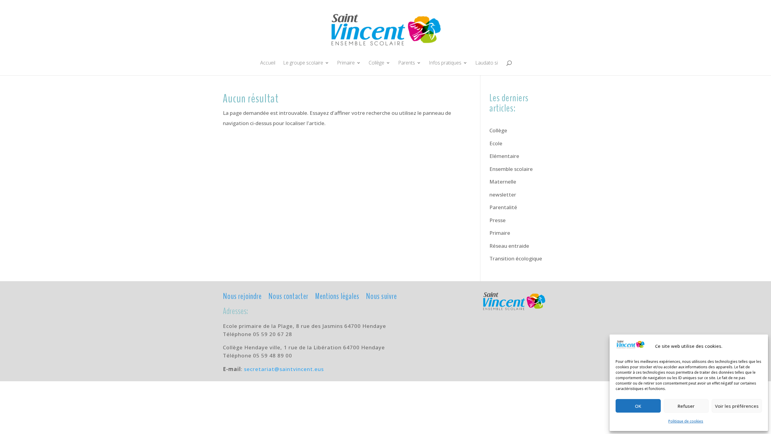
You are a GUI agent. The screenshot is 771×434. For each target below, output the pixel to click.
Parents (406, 63)
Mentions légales (337, 296)
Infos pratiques (445, 63)
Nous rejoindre (242, 296)
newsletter (502, 194)
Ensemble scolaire (511, 168)
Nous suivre (381, 296)
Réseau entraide (509, 245)
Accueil (267, 63)
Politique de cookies (685, 421)
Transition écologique (515, 258)
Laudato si (486, 63)
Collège (376, 63)
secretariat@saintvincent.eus (284, 369)
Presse (497, 220)
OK (638, 406)
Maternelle (502, 181)
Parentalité (503, 207)
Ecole (495, 143)
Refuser (686, 406)
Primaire (346, 63)
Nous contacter (288, 296)
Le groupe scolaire (303, 63)
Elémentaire (504, 156)
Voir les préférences (737, 406)
